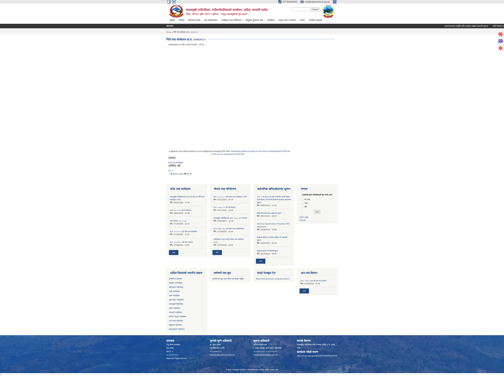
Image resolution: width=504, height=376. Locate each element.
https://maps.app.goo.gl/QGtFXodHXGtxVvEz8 (317, 356)
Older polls (304, 217)
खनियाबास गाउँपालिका (176, 287)
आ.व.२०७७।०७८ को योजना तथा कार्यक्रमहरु (228, 229)
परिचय (181, 20)
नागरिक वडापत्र (315, 20)
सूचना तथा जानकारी (287, 20)
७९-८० (171, 170)
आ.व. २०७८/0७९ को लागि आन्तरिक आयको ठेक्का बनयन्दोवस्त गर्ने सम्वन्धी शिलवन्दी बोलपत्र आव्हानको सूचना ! (274, 200)
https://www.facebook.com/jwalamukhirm (273, 279)
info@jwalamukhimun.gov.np (222, 355)
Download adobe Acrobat (243, 151)
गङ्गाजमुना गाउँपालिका (176, 300)
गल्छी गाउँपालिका (174, 296)
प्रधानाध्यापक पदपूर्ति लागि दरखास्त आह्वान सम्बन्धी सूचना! (456, 26)
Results (303, 220)
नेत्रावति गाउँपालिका (175, 312)
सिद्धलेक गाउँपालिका (175, 325)
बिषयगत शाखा (194, 20)
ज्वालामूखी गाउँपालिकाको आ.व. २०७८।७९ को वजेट (230, 218)
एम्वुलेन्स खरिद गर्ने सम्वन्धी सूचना (267, 251)
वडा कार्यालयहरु (210, 20)
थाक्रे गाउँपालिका (174, 308)
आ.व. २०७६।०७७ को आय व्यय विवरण (313, 281)
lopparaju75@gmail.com (176, 358)
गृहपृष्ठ (172, 20)
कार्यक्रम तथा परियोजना (231, 20)
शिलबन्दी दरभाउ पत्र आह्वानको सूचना (269, 213)
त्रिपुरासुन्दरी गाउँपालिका (177, 329)
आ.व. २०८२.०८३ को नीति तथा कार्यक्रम (183, 231)
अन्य (173, 252)
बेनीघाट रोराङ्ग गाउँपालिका (177, 316)
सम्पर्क (302, 20)
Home (168, 32)
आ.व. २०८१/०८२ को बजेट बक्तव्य (181, 242)
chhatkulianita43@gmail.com (265, 355)
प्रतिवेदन (271, 20)
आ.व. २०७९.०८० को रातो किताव (224, 207)
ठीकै (305, 207)
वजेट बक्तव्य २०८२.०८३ (178, 221)
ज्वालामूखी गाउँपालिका (176, 304)
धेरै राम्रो (307, 199)
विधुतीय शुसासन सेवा (254, 20)
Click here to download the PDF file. (228, 154)
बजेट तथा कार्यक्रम (175, 163)
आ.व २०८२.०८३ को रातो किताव (180, 210)
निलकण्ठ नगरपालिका (175, 283)
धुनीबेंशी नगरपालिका (175, 279)
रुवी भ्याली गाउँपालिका (176, 321)
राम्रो (306, 203)
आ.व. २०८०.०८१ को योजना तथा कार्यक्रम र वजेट (230, 197)
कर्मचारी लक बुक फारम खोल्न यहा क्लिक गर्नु (226, 279)
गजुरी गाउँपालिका (174, 291)
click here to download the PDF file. (274, 151)
